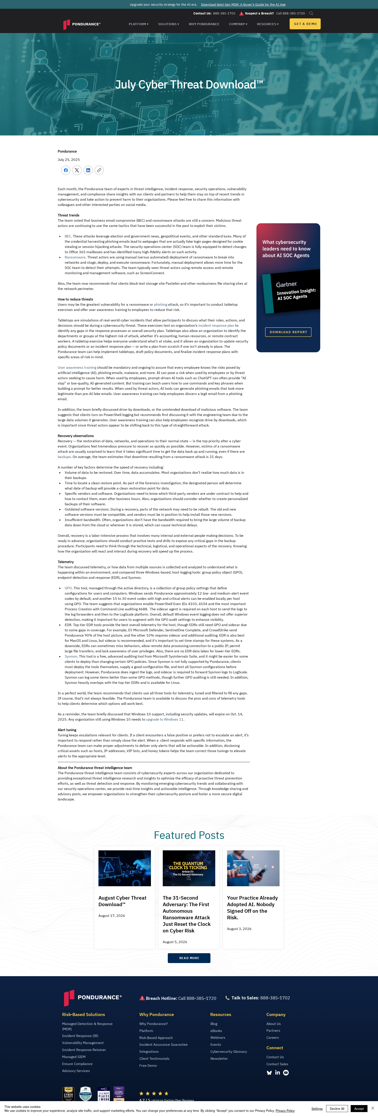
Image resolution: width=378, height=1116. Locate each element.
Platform (146, 1030)
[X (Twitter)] (77, 170)
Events (215, 1044)
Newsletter (219, 1058)
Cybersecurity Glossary (228, 1051)
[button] (138, 23)
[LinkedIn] (88, 170)
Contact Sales (277, 1064)
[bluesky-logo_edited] (269, 1073)
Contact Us (275, 1057)
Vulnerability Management (83, 1043)
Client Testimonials (154, 1058)
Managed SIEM (74, 1057)
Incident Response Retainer (84, 1050)
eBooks (216, 1030)
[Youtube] (286, 1073)
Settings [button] (317, 1108)
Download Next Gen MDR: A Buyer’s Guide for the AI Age (243, 4)
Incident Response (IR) (80, 1036)
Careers (272, 1037)
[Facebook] (66, 170)
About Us (273, 1023)
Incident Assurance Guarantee (163, 1044)
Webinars (217, 1037)
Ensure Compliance (77, 1064)
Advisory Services (76, 1071)
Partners (273, 1030)
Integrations (149, 1051)
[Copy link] (99, 170)
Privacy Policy (285, 1110)
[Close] (372, 1108)
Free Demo (148, 1065)
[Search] (311, 13)
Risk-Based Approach (156, 1037)
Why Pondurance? (153, 1023)
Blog (213, 1023)
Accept (359, 1108)
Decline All (337, 1108)
